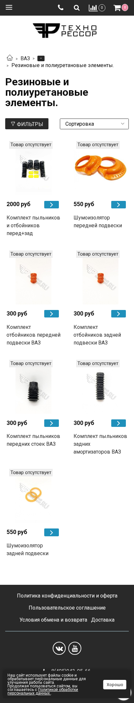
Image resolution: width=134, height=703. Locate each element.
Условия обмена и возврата (53, 620)
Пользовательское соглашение (67, 608)
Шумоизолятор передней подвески (98, 222)
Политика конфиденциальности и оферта (67, 596)
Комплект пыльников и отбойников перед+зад (33, 225)
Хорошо (115, 684)
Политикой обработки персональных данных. (42, 691)
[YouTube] (74, 648)
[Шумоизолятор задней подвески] (33, 496)
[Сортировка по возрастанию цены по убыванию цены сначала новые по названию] (94, 124)
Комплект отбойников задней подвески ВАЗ (97, 335)
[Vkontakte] (59, 648)
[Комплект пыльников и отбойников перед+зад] (33, 168)
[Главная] (10, 58)
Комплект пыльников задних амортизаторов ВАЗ (100, 444)
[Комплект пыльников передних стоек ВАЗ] (33, 387)
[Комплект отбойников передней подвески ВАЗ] (33, 277)
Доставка (102, 620)
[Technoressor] (67, 29)
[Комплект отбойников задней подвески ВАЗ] (100, 277)
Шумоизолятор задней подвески (27, 549)
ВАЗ (25, 58)
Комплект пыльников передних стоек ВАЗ (33, 440)
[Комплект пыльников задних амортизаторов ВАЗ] (100, 387)
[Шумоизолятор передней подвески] (100, 168)
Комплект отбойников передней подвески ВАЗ (33, 335)
